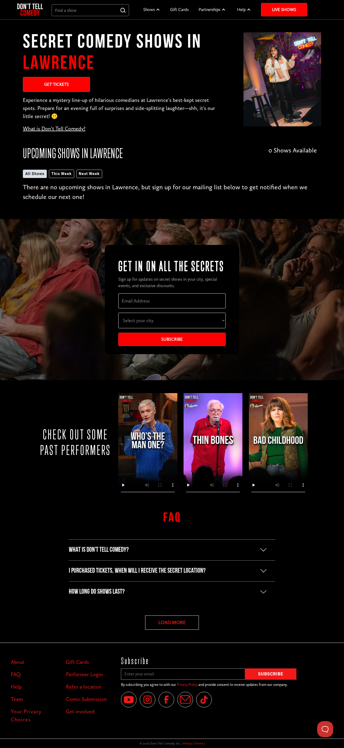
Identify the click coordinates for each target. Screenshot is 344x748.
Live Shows (284, 9)
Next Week (89, 174)
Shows (149, 9)
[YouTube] (129, 699)
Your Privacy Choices (26, 715)
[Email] (185, 699)
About (17, 662)
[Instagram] (147, 699)
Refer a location (84, 686)
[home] (30, 9)
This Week (61, 174)
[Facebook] (166, 699)
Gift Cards (179, 9)
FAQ (16, 674)
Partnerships (209, 9)
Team (17, 699)
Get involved (80, 711)
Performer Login (84, 674)
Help (241, 9)
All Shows (34, 174)
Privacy (187, 743)
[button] (152, 9)
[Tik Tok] (204, 699)
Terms (199, 743)
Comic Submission (86, 699)
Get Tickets (56, 84)
